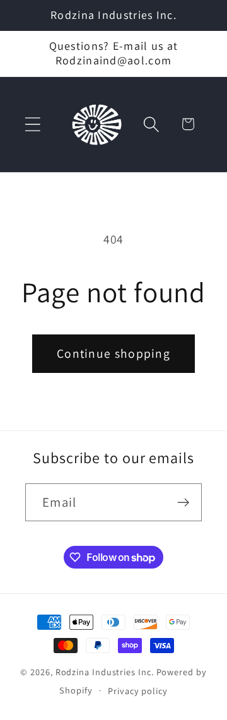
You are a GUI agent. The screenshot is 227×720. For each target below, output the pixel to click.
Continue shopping (113, 353)
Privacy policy (138, 691)
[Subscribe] (183, 502)
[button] (32, 124)
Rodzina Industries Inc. (104, 672)
